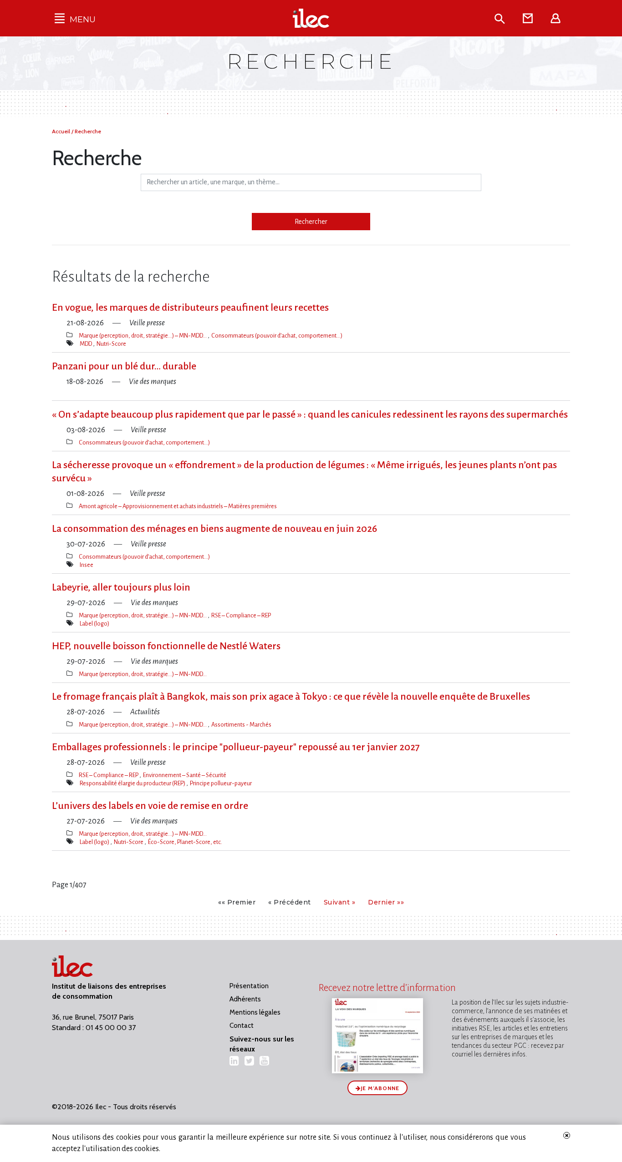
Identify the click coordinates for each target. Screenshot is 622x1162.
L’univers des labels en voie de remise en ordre (150, 805)
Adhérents (245, 999)
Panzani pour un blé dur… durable (124, 366)
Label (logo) (94, 623)
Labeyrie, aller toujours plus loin (121, 587)
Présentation (249, 986)
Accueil (61, 131)
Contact (241, 1025)
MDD (86, 343)
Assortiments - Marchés (241, 724)
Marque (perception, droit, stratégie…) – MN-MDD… (143, 335)
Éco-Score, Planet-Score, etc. (185, 842)
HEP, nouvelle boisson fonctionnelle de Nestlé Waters (166, 646)
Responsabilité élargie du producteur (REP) (133, 783)
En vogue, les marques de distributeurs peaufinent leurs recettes (190, 307)
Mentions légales (254, 1012)
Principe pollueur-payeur (221, 783)
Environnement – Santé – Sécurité (184, 775)
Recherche (88, 131)
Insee (86, 564)
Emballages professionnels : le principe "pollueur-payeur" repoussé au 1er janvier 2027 (236, 747)
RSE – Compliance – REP (241, 615)
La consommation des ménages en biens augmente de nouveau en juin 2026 (214, 528)
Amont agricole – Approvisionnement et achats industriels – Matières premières (178, 506)
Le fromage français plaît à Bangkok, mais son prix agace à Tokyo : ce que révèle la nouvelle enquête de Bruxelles (291, 696)
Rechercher (311, 221)
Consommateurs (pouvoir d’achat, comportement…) (276, 335)
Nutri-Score (111, 343)
